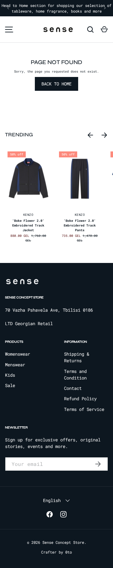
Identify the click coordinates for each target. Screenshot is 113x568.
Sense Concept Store (63, 542)
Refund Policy (80, 398)
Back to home (56, 84)
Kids (10, 375)
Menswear (15, 365)
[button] (104, 29)
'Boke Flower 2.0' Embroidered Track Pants (80, 225)
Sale (10, 385)
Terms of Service (84, 409)
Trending (19, 135)
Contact (73, 388)
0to (68, 551)
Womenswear (17, 354)
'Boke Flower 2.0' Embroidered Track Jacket (28, 225)
